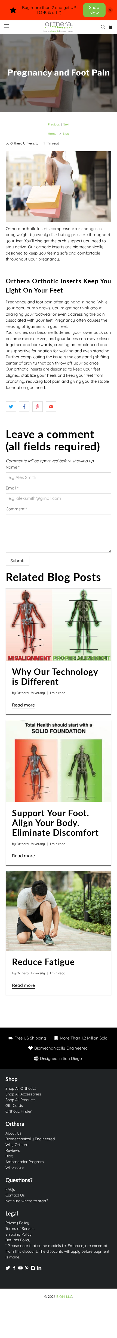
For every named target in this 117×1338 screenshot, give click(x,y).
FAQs (10, 1189)
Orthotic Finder (18, 1111)
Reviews (12, 1150)
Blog (66, 133)
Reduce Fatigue (43, 961)
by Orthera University (22, 143)
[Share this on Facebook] (24, 406)
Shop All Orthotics (20, 1088)
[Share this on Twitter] (11, 406)
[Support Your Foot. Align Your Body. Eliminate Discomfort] (58, 761)
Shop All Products (20, 1099)
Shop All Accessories (23, 1094)
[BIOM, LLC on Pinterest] (26, 1269)
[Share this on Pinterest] (37, 406)
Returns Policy (17, 1240)
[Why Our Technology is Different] (58, 625)
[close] (110, 10)
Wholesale (14, 1167)
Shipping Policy (18, 1234)
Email (12, 488)
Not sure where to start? (26, 1200)
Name (13, 467)
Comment (16, 508)
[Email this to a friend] (51, 406)
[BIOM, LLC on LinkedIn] (39, 1269)
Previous (54, 124)
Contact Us (15, 1195)
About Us (13, 1133)
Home (52, 133)
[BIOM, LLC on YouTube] (20, 1269)
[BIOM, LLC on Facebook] (14, 1269)
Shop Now (94, 10)
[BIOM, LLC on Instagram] (32, 1269)
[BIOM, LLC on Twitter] (7, 1269)
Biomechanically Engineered (30, 1138)
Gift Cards (14, 1105)
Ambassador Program (24, 1161)
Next (66, 124)
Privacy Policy (17, 1222)
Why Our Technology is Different (55, 676)
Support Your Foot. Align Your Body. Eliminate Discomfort (55, 823)
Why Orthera (16, 1144)
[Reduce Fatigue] (58, 911)
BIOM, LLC (64, 1296)
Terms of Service (20, 1228)
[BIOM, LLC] (58, 27)
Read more (23, 705)
